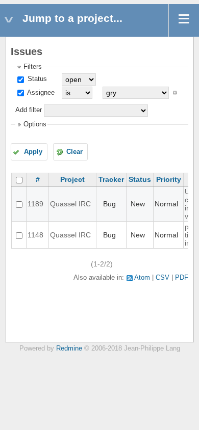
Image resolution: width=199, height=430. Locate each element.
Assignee (40, 92)
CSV (162, 277)
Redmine (69, 348)
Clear (74, 151)
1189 (35, 204)
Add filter (28, 110)
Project (72, 179)
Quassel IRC (70, 204)
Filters (32, 66)
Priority (168, 179)
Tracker (111, 179)
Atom (142, 277)
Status (36, 79)
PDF (181, 277)
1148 (35, 235)
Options (34, 124)
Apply (33, 151)
